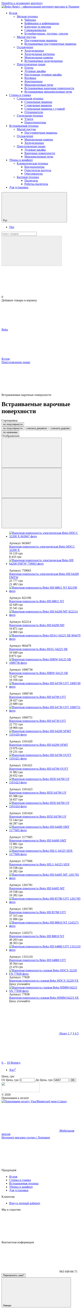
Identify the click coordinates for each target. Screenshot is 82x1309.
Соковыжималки (35, 30)
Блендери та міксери (37, 26)
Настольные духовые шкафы (43, 74)
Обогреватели (33, 173)
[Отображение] (32, 453)
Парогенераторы (35, 122)
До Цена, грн (44, 1080)
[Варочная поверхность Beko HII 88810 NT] (44, 924)
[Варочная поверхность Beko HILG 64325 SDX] (44, 852)
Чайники (30, 19)
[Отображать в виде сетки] (32, 483)
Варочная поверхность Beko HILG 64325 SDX (39, 864)
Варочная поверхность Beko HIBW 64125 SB (38, 673)
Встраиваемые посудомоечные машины (50, 43)
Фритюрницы (33, 81)
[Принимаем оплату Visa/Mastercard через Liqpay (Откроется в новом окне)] (34, 1101)
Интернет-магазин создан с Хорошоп (26, 1137)
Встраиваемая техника (24, 125)
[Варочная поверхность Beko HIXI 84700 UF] (44, 804)
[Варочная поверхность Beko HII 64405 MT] (44, 876)
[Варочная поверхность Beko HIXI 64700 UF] (44, 780)
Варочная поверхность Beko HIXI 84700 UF (37, 816)
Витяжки (30, 78)
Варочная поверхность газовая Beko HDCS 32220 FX (44, 980)
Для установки (18, 187)
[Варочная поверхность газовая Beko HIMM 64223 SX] (44, 989)
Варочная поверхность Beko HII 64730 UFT (37, 720)
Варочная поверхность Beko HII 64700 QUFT (38, 768)
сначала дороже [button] (60, 428)
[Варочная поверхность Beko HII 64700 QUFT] (44, 756)
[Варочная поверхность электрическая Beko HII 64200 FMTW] (44, 562)
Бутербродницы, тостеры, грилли (46, 33)
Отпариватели (33, 112)
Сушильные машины (38, 105)
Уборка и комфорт (21, 160)
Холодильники (34, 50)
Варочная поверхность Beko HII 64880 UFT (37, 960)
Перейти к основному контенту (22, 3)
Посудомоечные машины (40, 40)
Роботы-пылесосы (36, 184)
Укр (11, 227)
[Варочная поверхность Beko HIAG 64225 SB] (44, 637)
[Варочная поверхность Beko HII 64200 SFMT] (44, 733)
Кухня (13, 13)
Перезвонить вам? (13, 1275)
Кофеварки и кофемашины (41, 23)
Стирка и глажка (20, 95)
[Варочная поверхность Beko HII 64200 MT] (44, 613)
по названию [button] (10, 432)
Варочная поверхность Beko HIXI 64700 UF (37, 792)
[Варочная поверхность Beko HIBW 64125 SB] (44, 661)
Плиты (28, 67)
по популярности (13, 424)
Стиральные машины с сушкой (44, 108)
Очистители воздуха (37, 170)
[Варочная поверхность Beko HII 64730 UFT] (44, 709)
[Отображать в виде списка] (32, 513)
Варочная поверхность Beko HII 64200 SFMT (38, 744)
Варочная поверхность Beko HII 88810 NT (36, 936)
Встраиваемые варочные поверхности (49, 88)
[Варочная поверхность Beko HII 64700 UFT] (44, 685)
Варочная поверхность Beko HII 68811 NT (36, 601)
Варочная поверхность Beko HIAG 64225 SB (38, 649)
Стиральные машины (38, 101)
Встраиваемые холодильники (43, 60)
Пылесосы (31, 180)
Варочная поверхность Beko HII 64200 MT (37, 625)
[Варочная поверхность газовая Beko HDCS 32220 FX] (44, 972)
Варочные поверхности (39, 153)
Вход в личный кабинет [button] (24, 1203)
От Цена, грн (10, 1080)
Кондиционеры (34, 166)
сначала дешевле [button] (36, 428)
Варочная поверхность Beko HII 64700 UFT (37, 697)
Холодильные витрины (39, 54)
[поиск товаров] (32, 251)
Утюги (28, 119)
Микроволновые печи (38, 84)
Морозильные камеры (38, 57)
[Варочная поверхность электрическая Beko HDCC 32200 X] (44, 534)
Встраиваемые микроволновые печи (48, 91)
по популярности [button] (13, 428)
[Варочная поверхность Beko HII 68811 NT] (44, 589)
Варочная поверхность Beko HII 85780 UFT (37, 912)
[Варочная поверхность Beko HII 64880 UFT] (44, 948)
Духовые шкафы (35, 71)
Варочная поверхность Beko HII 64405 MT (37, 888)
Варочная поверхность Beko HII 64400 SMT (37, 840)
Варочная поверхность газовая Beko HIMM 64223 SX (44, 997)
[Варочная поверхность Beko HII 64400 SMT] (44, 828)
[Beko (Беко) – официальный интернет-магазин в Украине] (21, 1091)
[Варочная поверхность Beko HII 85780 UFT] (44, 900)
